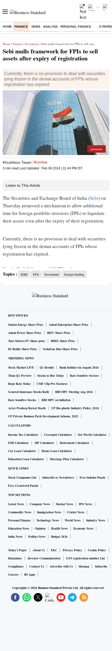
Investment (32, 44)
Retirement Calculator (74, 443)
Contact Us (36, 566)
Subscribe (101, 566)
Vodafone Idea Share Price (60, 349)
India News (15, 537)
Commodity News (19, 512)
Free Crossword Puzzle (23, 486)
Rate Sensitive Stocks (22, 400)
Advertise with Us (61, 566)
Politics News (36, 537)
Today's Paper (17, 550)
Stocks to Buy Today (50, 376)
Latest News (16, 504)
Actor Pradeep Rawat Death (27, 408)
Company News (40, 504)
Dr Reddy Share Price (22, 349)
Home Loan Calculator (57, 451)
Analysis (50, 26)
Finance (21, 26)
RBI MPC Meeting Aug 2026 (74, 392)
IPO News (85, 504)
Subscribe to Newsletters (58, 477)
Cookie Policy (97, 550)
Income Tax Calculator (23, 435)
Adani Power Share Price (24, 333)
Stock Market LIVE (21, 367)
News (36, 26)
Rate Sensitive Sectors (84, 376)
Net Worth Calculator (92, 435)
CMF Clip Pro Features (52, 384)
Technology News (47, 520)
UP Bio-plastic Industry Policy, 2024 (75, 408)
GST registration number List (85, 558)
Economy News (83, 528)
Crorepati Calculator (58, 435)
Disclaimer (15, 558)
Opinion (40, 528)
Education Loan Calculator (26, 459)
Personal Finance (75, 26)
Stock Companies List (22, 477)
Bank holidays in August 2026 (79, 367)
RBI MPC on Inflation (56, 400)
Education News (18, 528)
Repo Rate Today (19, 384)
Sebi (94, 198)
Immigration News (49, 512)
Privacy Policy (72, 550)
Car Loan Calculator (22, 451)
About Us (39, 550)
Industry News (95, 520)
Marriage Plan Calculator (67, 459)
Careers (13, 574)
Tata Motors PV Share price (26, 341)
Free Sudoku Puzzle (92, 477)
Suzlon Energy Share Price (25, 325)
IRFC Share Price (58, 333)
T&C (54, 550)
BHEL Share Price (63, 341)
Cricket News (75, 512)
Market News (64, 504)
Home (7, 26)
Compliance (16, 566)
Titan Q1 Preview (20, 376)
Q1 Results (47, 367)
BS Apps (29, 574)
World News (72, 520)
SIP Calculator (44, 443)
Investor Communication (44, 558)
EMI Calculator (18, 443)
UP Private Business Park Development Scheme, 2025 (43, 416)
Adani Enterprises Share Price (68, 325)
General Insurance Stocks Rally (28, 392)
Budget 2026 (59, 537)
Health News (59, 528)
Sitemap (84, 566)
